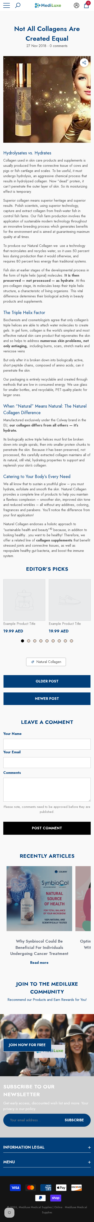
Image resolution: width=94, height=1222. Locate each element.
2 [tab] (28, 640)
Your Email (12, 752)
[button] (17, 5)
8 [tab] (65, 640)
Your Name (12, 733)
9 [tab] (71, 640)
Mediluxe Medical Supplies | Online (41, 1207)
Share (84, 62)
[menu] (6, 5)
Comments (12, 772)
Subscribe (74, 1120)
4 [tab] (40, 640)
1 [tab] (22, 640)
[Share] (84, 62)
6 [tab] (53, 640)
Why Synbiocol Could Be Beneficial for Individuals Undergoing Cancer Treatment (39, 947)
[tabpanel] (24, 606)
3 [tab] (34, 640)
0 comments (58, 45)
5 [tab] (47, 640)
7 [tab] (59, 640)
